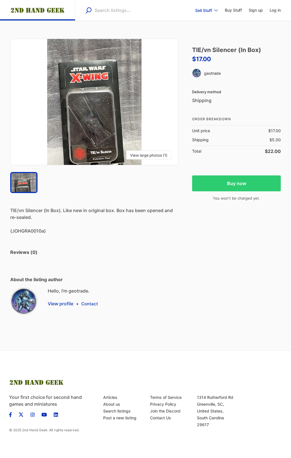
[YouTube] (44, 414)
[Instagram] (32, 414)
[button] (94, 102)
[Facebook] (12, 414)
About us (111, 404)
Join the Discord (165, 411)
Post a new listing (119, 417)
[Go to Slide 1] (24, 182)
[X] (21, 414)
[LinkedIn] (55, 414)
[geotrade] (24, 301)
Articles (110, 397)
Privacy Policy (163, 404)
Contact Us (160, 417)
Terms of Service (166, 397)
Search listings (117, 411)
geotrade (212, 73)
